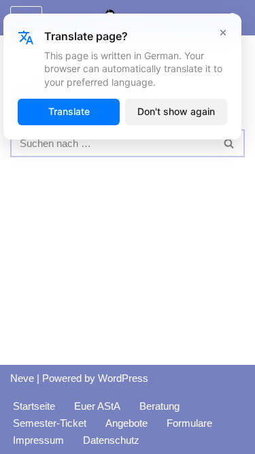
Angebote (126, 423)
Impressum (38, 440)
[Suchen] (229, 143)
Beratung (159, 406)
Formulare (189, 423)
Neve (22, 378)
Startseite (34, 406)
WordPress (123, 378)
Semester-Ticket (49, 423)
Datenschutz (111, 440)
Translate (69, 111)
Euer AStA (97, 406)
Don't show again (176, 111)
